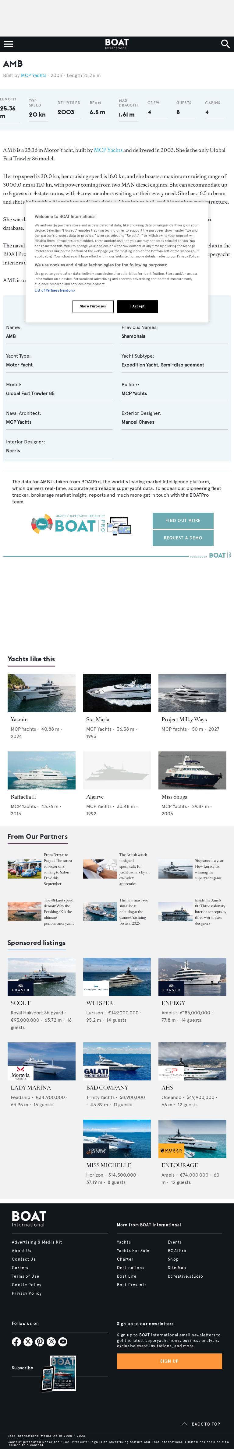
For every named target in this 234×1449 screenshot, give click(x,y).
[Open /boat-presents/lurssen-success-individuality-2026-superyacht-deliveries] (175, 869)
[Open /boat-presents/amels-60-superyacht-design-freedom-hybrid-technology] (175, 911)
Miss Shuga (174, 796)
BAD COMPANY (107, 1087)
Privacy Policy (27, 1293)
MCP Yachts (33, 75)
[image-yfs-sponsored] (21, 994)
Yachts (124, 1242)
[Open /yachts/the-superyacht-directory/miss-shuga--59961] (192, 770)
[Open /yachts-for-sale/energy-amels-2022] (192, 977)
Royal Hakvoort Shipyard (37, 1013)
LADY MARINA (31, 1087)
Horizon (94, 1175)
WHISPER (99, 1003)
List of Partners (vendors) (55, 290)
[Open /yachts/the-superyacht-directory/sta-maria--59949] (117, 693)
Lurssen (94, 1013)
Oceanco (171, 1097)
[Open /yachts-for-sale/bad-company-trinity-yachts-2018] (117, 1061)
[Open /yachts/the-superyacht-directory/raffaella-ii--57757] (42, 770)
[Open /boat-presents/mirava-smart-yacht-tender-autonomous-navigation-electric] (100, 911)
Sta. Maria (97, 719)
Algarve (95, 796)
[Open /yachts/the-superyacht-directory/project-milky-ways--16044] (192, 693)
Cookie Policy (26, 1285)
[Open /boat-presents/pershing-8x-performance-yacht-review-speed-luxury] (24, 911)
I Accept (137, 306)
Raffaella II (23, 796)
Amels (168, 1013)
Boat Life (126, 1276)
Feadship (20, 1097)
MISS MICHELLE (108, 1165)
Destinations (130, 1267)
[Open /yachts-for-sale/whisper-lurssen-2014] (117, 977)
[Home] (117, 44)
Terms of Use (25, 1276)
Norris (13, 450)
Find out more (183, 520)
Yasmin (19, 719)
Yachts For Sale (133, 1250)
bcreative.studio (185, 1276)
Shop (173, 1259)
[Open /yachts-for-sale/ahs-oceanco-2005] (192, 1061)
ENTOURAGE (179, 1165)
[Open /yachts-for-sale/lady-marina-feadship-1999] (42, 1061)
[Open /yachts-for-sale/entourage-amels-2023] (192, 1139)
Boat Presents (132, 1285)
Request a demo (183, 538)
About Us (21, 1250)
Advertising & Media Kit (37, 1242)
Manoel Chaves (138, 422)
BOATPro (177, 1250)
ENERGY (173, 1003)
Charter (125, 1259)
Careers (20, 1267)
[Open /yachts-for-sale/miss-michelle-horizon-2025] (117, 1139)
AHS (167, 1087)
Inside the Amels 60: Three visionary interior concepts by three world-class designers (210, 912)
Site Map (177, 1267)
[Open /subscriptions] (53, 1375)
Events (175, 1242)
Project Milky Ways (184, 719)
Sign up (169, 1361)
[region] (117, 262)
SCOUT (20, 1003)
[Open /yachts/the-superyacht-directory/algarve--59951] (117, 770)
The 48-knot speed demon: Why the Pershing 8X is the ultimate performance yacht (59, 912)
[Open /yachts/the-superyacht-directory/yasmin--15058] (42, 693)
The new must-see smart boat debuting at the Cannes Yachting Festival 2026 (133, 912)
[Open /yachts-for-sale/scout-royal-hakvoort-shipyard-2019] (42, 977)
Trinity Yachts (100, 1097)
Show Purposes (93, 306)
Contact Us (24, 1259)
